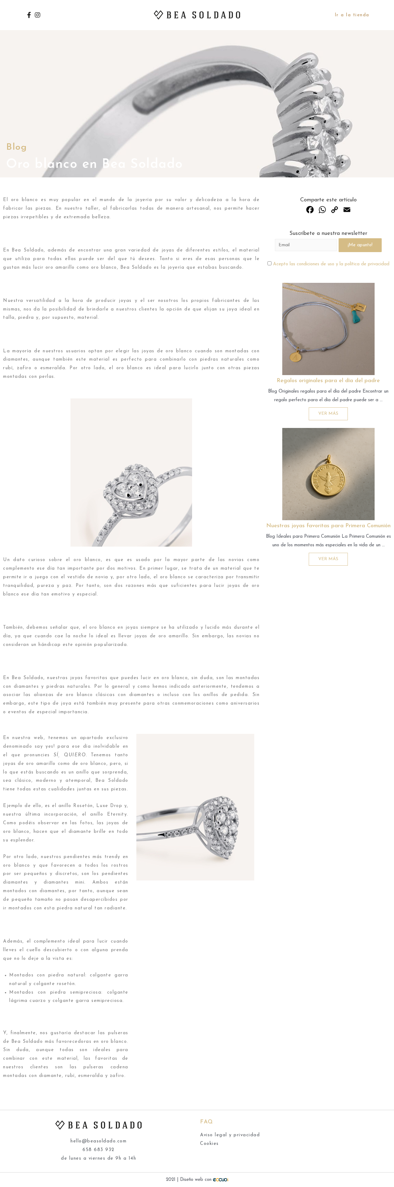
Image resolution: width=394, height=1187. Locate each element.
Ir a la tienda (352, 15)
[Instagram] (37, 15)
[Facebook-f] (29, 15)
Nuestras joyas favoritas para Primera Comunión (328, 526)
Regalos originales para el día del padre (328, 381)
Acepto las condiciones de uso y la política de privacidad (331, 264)
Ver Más (328, 413)
